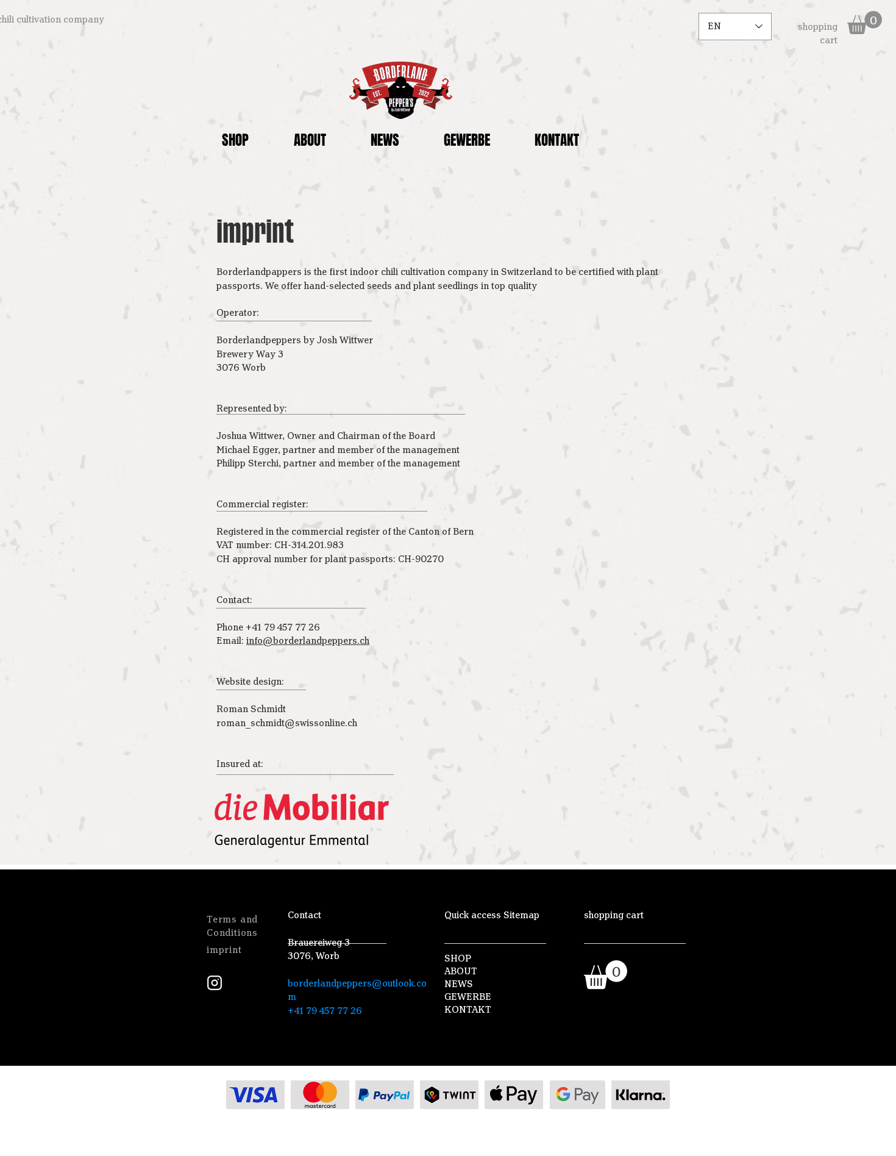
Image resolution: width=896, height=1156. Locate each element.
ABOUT (460, 971)
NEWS (458, 984)
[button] (864, 22)
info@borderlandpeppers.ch (307, 640)
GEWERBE (467, 996)
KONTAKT (467, 1009)
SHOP (457, 958)
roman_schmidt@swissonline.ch (286, 723)
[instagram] (214, 983)
